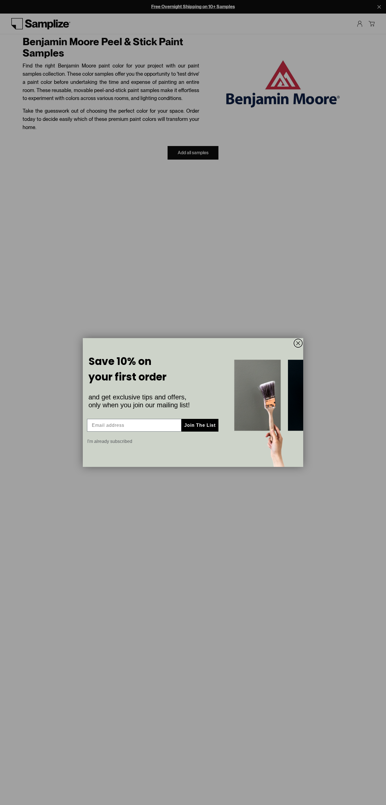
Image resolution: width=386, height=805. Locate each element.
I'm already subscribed (109, 441)
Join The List (200, 425)
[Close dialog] (298, 343)
